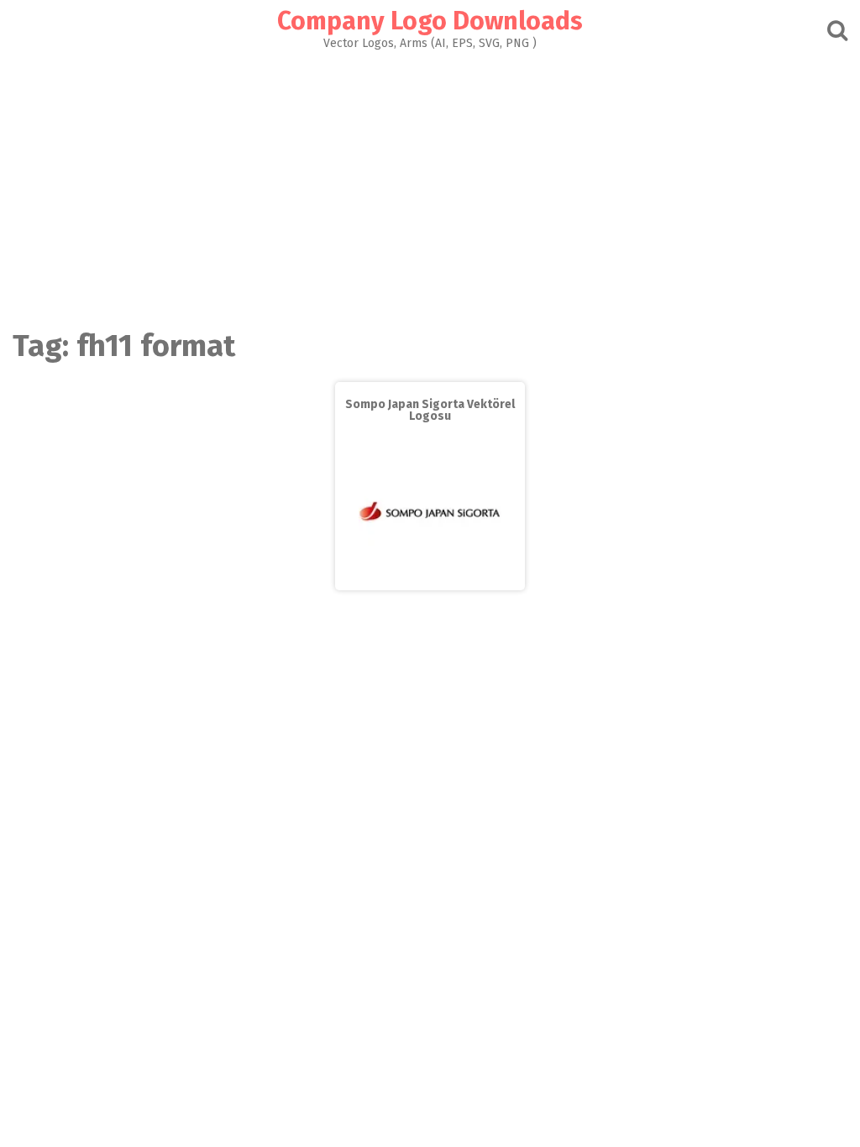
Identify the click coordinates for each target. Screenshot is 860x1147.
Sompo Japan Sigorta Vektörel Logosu (430, 410)
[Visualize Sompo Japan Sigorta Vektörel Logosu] (430, 578)
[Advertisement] (430, 175)
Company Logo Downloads (430, 21)
